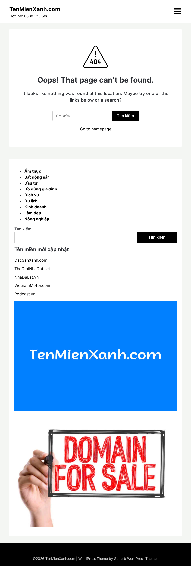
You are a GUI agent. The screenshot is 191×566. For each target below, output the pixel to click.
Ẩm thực (32, 171)
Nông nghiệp (36, 218)
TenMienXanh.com (34, 9)
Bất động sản (37, 177)
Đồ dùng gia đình (40, 189)
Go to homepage (95, 128)
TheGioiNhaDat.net (32, 268)
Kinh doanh (35, 206)
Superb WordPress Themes (136, 558)
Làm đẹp (32, 212)
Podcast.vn (24, 293)
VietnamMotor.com (32, 285)
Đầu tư (30, 183)
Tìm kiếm (22, 228)
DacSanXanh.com (30, 260)
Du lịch (31, 200)
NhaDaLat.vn (26, 277)
